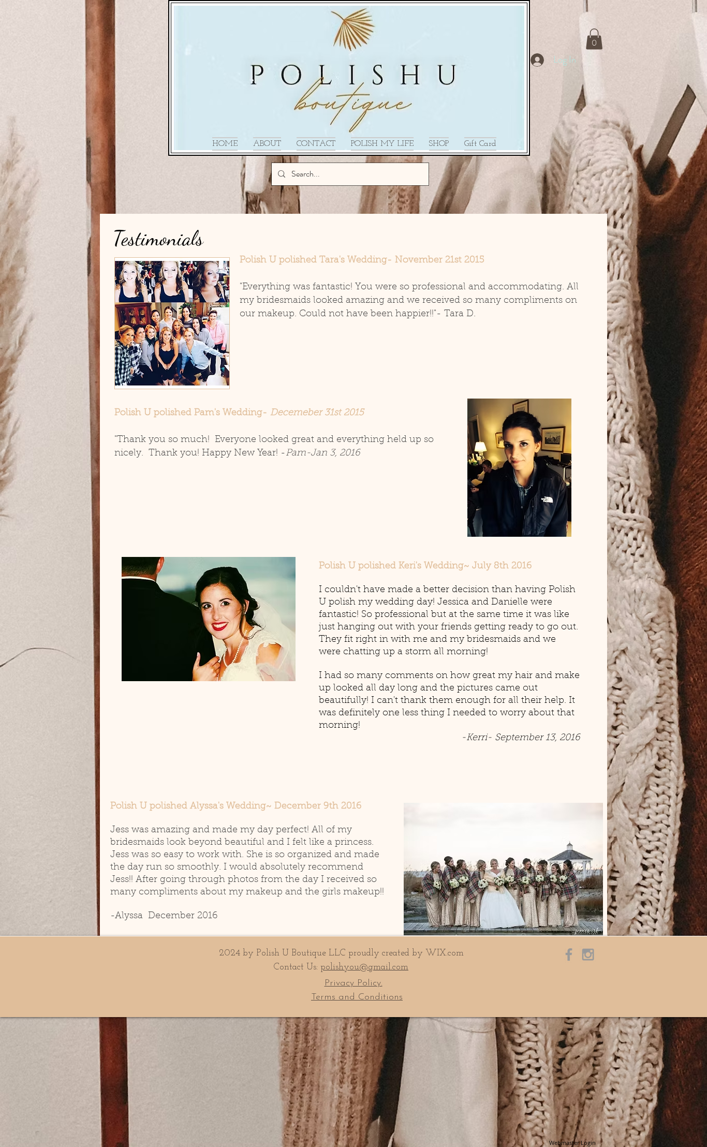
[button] (594, 39)
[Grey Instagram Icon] (588, 954)
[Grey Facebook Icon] (569, 954)
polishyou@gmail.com (364, 967)
